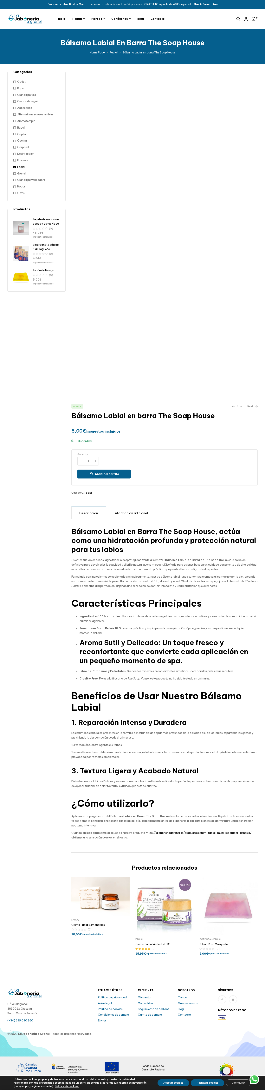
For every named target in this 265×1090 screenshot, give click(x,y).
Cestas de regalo (28, 101)
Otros (21, 193)
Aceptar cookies (173, 1083)
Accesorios (24, 108)
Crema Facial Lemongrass (88, 925)
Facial (114, 52)
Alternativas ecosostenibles (35, 114)
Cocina (22, 140)
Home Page (97, 52)
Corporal (205, 939)
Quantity (82, 454)
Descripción (88, 513)
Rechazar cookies (207, 1083)
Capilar (22, 134)
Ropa (20, 88)
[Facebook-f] (222, 999)
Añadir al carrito (107, 474)
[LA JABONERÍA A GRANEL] (237, 1073)
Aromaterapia (26, 121)
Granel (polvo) (26, 95)
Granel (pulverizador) (31, 180)
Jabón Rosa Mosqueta (213, 944)
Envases (22, 160)
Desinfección (25, 153)
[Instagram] (233, 999)
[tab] (88, 513)
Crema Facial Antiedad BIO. (153, 944)
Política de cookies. (67, 1086)
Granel (21, 173)
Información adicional (131, 513)
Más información (206, 4)
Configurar (238, 1083)
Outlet (21, 81)
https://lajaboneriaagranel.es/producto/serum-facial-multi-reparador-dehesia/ (198, 833)
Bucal (21, 127)
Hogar (21, 186)
